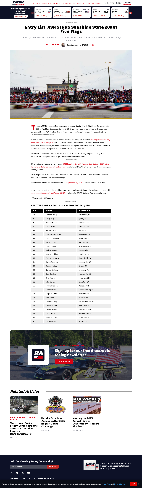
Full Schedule (20, 16)
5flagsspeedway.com (74, 182)
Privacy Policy (106, 484)
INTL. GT (86, 3)
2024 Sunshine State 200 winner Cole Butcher (81, 163)
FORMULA (96, 3)
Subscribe (14, 478)
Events (45, 3)
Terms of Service (119, 484)
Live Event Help (28, 478)
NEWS (55, 3)
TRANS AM (66, 3)
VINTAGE (77, 3)
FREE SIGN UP (64, 361)
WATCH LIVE (40, 15)
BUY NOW (78, 15)
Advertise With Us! (46, 478)
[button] (130, 13)
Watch (35, 3)
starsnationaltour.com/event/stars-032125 (48, 193)
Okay (133, 484)
